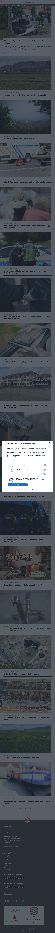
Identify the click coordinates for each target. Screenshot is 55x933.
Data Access (27, 489)
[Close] (50, 443)
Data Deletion (20, 489)
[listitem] (27, 462)
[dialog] (27, 466)
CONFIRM (17, 484)
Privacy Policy (35, 489)
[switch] (44, 465)
